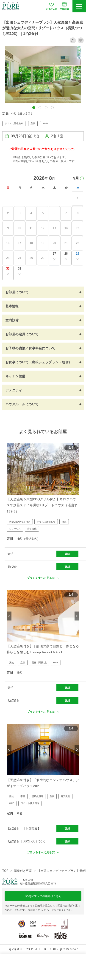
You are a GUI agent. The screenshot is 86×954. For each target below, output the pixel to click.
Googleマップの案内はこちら (43, 896)
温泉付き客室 (23, 870)
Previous (9, 468)
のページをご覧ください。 (51, 910)
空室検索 (64, 9)
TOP (5, 870)
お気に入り (51, 9)
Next (77, 468)
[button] (33, 107)
